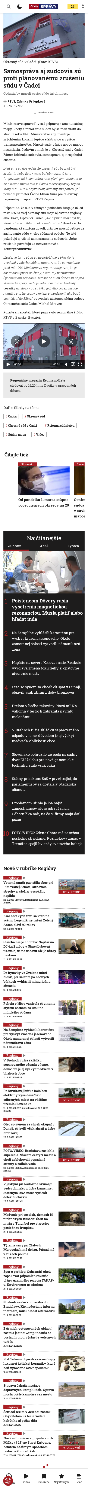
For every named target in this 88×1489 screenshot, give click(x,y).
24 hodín (14, 546)
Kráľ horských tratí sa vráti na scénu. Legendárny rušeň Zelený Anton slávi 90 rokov (28, 920)
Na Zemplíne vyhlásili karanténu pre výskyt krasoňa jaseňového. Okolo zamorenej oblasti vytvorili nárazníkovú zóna (46, 641)
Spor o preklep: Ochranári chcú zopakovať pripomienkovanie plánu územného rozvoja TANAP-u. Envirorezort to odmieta (28, 1278)
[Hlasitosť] (66, 364)
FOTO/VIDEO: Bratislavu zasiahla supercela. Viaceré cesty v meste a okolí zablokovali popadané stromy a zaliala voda (29, 1157)
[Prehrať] (8, 364)
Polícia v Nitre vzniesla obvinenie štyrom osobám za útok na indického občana (29, 1007)
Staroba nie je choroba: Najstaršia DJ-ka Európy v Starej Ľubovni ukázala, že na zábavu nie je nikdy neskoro (29, 948)
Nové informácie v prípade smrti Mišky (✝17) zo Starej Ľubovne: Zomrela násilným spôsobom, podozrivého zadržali (28, 1444)
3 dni (44, 546)
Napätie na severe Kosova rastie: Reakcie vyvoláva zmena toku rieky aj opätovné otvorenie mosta (46, 668)
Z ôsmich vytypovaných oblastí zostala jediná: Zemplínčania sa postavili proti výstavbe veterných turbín (29, 1335)
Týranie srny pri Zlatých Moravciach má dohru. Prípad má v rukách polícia (28, 1249)
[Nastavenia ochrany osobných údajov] (8, 1481)
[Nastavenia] (73, 364)
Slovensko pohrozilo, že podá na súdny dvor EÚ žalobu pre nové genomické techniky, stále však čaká (45, 760)
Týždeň (73, 546)
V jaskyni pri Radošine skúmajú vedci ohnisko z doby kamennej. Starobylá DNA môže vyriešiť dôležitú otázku (28, 1190)
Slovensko (27, 464)
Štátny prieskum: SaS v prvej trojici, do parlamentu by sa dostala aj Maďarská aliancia (44, 784)
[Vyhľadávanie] (8, 6)
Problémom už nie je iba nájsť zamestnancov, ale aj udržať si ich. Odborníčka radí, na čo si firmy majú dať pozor (45, 811)
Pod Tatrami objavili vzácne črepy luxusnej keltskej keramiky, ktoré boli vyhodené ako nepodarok (29, 1363)
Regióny (12, 877)
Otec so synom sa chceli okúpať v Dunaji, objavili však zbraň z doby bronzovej (46, 689)
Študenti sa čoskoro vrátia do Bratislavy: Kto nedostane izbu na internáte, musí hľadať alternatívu (29, 1306)
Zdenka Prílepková (31, 101)
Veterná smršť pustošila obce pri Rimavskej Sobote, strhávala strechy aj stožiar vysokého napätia (28, 889)
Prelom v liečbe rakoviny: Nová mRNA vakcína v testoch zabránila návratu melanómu (45, 711)
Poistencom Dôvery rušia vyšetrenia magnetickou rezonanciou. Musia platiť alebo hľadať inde (47, 610)
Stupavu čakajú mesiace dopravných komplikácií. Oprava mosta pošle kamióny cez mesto (28, 1389)
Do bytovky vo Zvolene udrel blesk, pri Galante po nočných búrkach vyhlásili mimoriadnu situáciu (26, 979)
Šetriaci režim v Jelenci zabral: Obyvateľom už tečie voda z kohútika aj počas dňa (26, 1416)
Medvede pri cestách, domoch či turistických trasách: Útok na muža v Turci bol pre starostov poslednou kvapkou (28, 1221)
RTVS (11, 101)
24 (72, 6)
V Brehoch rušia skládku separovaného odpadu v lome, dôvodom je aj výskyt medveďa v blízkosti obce (45, 735)
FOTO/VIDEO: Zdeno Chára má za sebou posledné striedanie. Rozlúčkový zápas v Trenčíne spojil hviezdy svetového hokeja (47, 838)
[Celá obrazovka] (79, 364)
